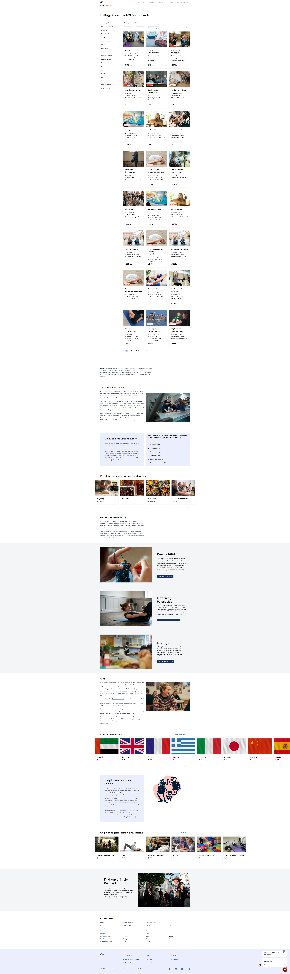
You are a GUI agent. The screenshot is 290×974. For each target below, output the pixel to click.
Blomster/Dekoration (106, 941)
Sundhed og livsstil (106, 63)
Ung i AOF (149, 955)
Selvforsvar (103, 931)
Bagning (171, 933)
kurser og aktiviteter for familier (123, 793)
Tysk (147, 928)
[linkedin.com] (182, 969)
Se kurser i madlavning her (165, 661)
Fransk (125, 931)
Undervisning (140, 2)
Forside (102, 5)
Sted (162, 23)
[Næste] (188, 507)
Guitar (125, 933)
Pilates (170, 925)
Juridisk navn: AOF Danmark (131, 959)
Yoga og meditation (128, 922)
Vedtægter (149, 959)
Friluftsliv (103, 73)
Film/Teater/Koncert (106, 84)
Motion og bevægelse (107, 26)
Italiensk (102, 933)
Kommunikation (105, 70)
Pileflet (125, 941)
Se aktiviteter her (181, 476)
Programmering (173, 931)
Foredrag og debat (106, 41)
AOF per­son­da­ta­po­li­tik (136, 968)
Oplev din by (104, 48)
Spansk (102, 922)
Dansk (102, 925)
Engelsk (148, 925)
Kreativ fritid (104, 30)
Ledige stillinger (150, 963)
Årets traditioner (105, 88)
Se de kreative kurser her (165, 576)
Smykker (148, 936)
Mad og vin (104, 52)
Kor (147, 931)
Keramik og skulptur (174, 928)
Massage (125, 936)
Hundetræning (127, 925)
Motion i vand (172, 939)
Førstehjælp (103, 928)
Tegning (171, 936)
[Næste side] (148, 351)
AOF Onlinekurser (128, 955)
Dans (124, 928)
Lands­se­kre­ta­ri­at (173, 959)
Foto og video (149, 939)
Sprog (103, 37)
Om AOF (161, 2)
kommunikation (115, 393)
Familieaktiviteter (106, 59)
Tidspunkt (127, 28)
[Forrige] (185, 507)
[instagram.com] (189, 969)
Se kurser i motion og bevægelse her (168, 620)
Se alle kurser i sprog (180, 734)
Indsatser (151, 2)
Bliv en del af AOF (174, 955)
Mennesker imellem (106, 55)
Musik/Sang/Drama (106, 34)
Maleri (102, 939)
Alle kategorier (105, 23)
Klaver (147, 933)
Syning (125, 939)
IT (101, 66)
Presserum (172, 963)
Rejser (103, 81)
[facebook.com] (170, 969)
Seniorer (103, 44)
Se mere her (183, 832)
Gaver (103, 77)
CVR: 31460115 (127, 963)
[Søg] (125, 23)
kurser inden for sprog (118, 699)
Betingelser (125, 968)
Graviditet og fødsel (105, 936)
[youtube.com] (176, 969)
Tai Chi (148, 941)
